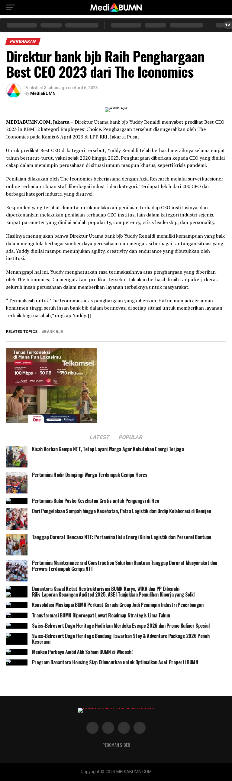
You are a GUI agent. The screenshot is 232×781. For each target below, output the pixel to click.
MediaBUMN (43, 93)
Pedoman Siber (116, 745)
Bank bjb (53, 332)
